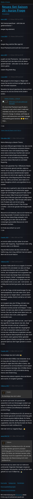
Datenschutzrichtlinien (8, 490)
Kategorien (12, 483)
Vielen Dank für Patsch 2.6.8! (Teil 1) (11, 130)
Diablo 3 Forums (5, 2)
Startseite (4, 483)
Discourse (19, 495)
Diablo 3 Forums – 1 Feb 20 (12, 98)
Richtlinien (20, 483)
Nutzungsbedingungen (8, 487)
